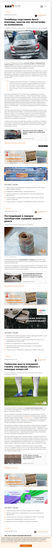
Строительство (14, 467)
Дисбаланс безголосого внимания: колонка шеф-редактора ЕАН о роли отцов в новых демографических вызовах (26, 336)
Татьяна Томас (42, 359)
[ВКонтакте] (39, 146)
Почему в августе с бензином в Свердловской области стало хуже (25, 201)
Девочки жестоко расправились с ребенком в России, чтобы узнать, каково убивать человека (25, 188)
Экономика (7, 467)
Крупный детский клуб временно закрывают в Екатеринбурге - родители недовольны (24, 346)
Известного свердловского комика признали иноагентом (22, 343)
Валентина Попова (42, 531)
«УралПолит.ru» (28, 417)
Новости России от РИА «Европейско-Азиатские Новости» (9, 6)
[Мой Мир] (45, 146)
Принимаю (26, 545)
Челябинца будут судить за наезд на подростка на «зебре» (23, 510)
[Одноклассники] (41, 146)
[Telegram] (43, 146)
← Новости (7, 208)
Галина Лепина (42, 15)
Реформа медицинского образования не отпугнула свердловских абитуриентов (25, 194)
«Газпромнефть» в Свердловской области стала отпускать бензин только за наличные (25, 198)
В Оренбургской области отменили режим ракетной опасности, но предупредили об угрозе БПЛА (25, 340)
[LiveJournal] (47, 146)
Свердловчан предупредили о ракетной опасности (20, 191)
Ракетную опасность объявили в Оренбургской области (22, 521)
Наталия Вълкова (43, 211)
